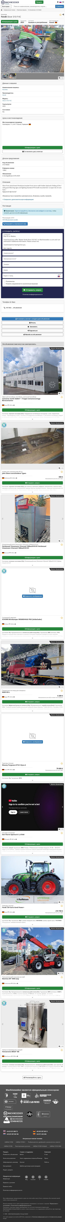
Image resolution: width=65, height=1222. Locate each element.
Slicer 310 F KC (7, 101)
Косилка (5, 89)
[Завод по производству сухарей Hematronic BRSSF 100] (32, 1024)
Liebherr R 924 (8, 1146)
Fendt (4, 95)
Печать (33, 323)
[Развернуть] (32, 419)
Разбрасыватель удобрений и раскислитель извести (44, 1142)
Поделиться (33, 331)
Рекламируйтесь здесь (33, 1077)
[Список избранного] (58, 2)
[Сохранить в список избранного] (60, 15)
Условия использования (56, 1217)
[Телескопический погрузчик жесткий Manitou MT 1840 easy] (32, 951)
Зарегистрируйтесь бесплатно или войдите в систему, (33, 211)
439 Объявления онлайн (10, 220)
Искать (60, 6)
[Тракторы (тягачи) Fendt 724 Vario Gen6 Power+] (32, 880)
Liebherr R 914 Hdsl (55, 1146)
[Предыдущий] (3, 52)
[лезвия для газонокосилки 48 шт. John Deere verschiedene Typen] (32, 446)
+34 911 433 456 (41, 1134)
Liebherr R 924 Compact (40, 1146)
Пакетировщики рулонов (22, 1146)
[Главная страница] (1, 10)
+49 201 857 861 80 (12, 1134)
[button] (63, 2)
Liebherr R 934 (9, 1142)
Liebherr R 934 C (20, 1142)
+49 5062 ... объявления (14, 308)
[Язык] (60, 2)
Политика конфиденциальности (32, 294)
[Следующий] (62, 52)
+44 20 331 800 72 (12, 1131)
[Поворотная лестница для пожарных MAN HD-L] (32, 664)
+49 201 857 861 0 (41, 1131)
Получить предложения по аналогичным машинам (22, 284)
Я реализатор (10, 281)
